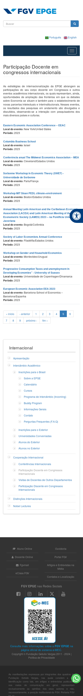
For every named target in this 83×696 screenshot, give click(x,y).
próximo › (31, 320)
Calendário (30, 384)
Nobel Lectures (22, 506)
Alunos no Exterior (29, 448)
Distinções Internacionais (27, 499)
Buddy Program (33, 403)
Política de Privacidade (41, 657)
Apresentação (21, 358)
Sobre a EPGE (32, 378)
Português (55, 37)
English (72, 37)
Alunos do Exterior (29, 442)
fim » (45, 320)
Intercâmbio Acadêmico (26, 365)
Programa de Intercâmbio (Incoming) (45, 396)
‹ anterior (25, 314)
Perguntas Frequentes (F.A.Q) (41, 421)
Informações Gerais (35, 409)
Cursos (28, 390)
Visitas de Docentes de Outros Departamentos (45, 480)
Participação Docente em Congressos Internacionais (40, 471)
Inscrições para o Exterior (33, 430)
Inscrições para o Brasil (32, 372)
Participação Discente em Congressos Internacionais (41, 487)
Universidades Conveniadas (35, 436)
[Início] (29, 11)
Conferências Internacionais (35, 464)
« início (10, 314)
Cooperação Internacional (28, 457)
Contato (28, 415)
